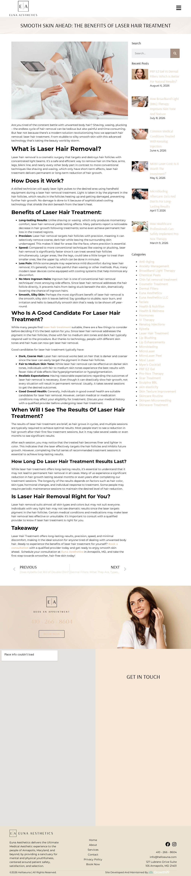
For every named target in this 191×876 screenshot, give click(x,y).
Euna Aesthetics (72, 551)
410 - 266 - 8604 (52, 621)
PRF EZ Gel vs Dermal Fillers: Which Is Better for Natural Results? (164, 76)
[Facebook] (167, 844)
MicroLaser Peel (150, 355)
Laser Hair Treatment (154, 333)
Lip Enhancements (152, 342)
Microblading (148, 346)
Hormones (146, 315)
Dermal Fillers (148, 288)
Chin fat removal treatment (158, 279)
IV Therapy (146, 320)
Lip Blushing (147, 338)
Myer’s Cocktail (150, 364)
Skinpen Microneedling (155, 400)
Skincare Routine (151, 396)
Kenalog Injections (152, 324)
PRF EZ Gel (147, 369)
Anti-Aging (146, 261)
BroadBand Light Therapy (157, 270)
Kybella (144, 329)
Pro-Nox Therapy (151, 373)
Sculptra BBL (148, 382)
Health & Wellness (151, 311)
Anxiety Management (154, 266)
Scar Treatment (150, 378)
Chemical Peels (150, 275)
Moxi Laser (147, 360)
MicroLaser (147, 351)
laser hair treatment (57, 327)
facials (143, 302)
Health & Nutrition (151, 306)
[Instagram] (174, 844)
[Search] (175, 53)
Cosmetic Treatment (153, 284)
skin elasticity (148, 387)
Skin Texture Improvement (157, 391)
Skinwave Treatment (153, 405)
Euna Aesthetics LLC (153, 297)
